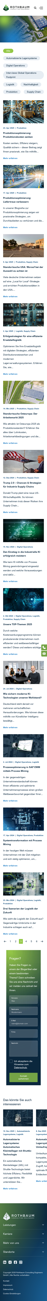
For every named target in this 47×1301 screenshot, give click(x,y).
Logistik (10, 84)
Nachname (15, 1009)
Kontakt (6, 1281)
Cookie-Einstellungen (12, 1293)
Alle (8, 50)
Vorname (14, 998)
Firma (13, 1032)
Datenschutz (20, 1067)
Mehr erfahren (10, 158)
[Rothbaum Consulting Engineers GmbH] (16, 7)
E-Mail (13, 1021)
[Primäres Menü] (41, 8)
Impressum (7, 1285)
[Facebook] (15, 1262)
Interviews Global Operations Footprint (21, 74)
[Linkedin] (4, 1262)
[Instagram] (20, 1262)
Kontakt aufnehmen (23, 1077)
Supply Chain (34, 91)
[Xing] (10, 1262)
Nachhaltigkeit (31, 84)
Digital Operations (15, 65)
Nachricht (14, 1043)
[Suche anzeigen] (35, 8)
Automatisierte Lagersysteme (21, 58)
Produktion (11, 91)
